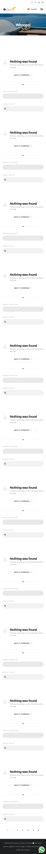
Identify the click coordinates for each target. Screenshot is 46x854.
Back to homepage (21, 75)
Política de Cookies (23, 850)
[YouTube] (39, 2)
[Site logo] (9, 9)
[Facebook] (32, 2)
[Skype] (42, 2)
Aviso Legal (20, 846)
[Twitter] (35, 2)
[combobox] (23, 96)
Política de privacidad (34, 846)
